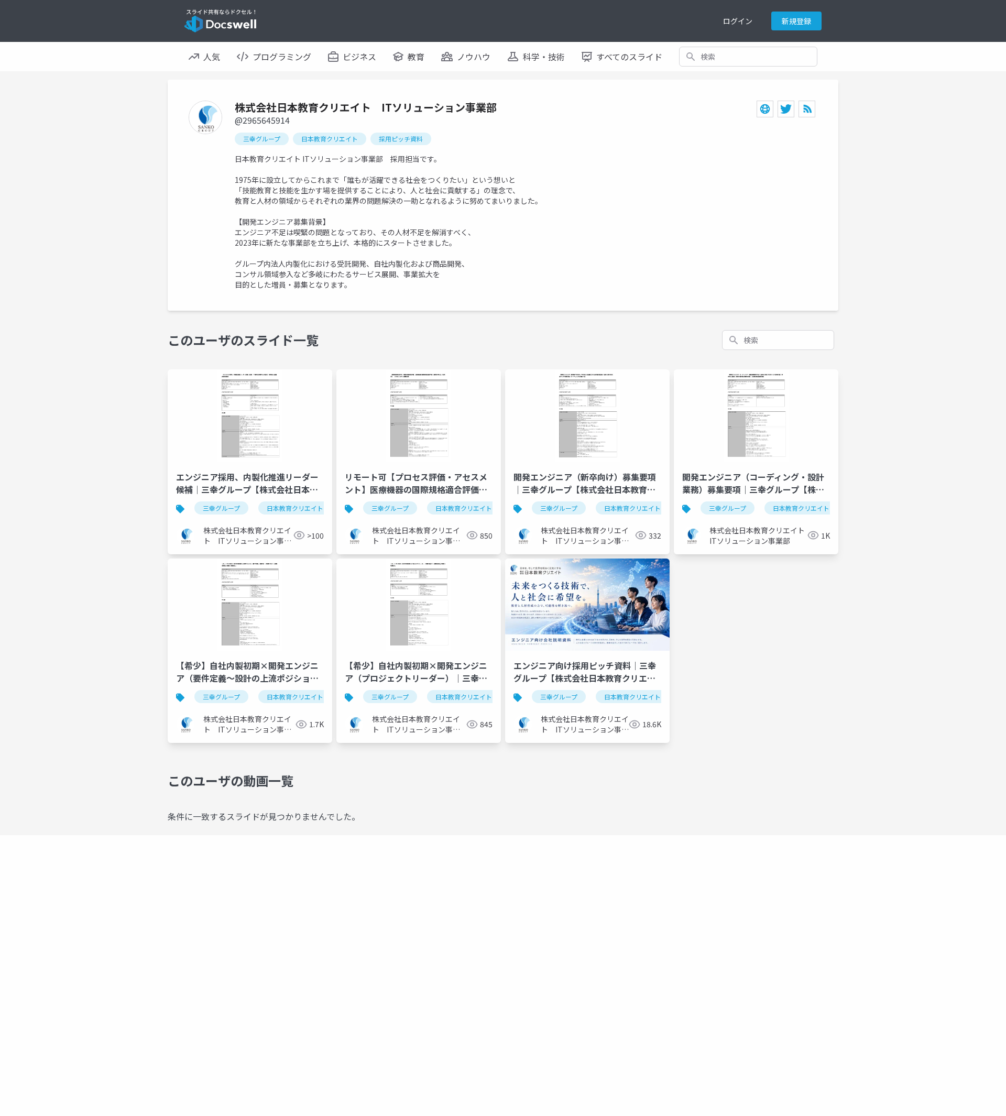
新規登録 (796, 21)
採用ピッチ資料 (401, 138)
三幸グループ (261, 138)
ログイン (737, 21)
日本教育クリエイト (329, 138)
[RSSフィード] (807, 109)
